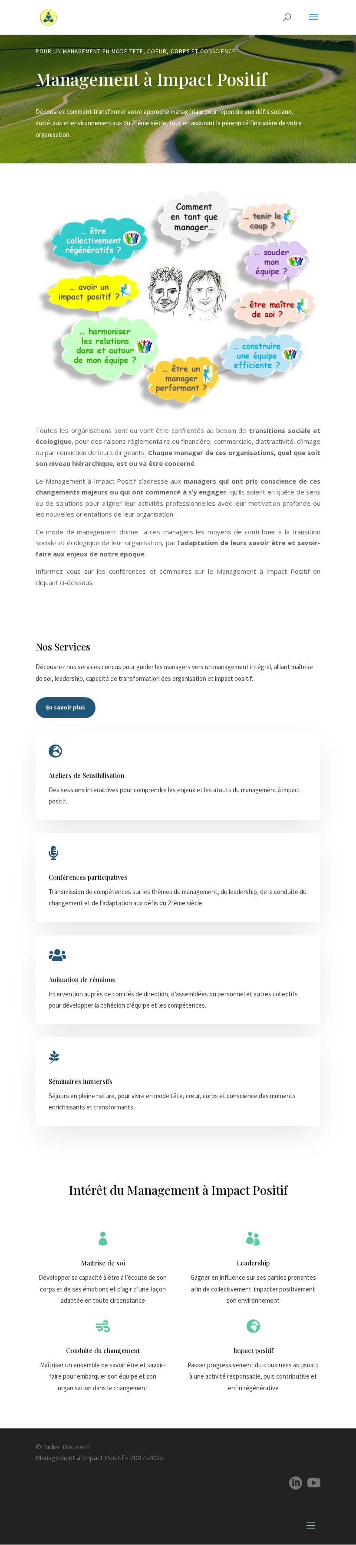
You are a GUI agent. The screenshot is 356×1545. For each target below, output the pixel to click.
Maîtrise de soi (103, 1263)
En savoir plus (65, 707)
